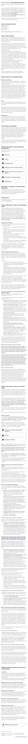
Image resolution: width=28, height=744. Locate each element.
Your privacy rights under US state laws (12, 449)
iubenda (2, 733)
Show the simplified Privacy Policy (21, 736)
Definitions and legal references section (9, 445)
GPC (6, 640)
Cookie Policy (8, 200)
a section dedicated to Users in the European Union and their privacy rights (13, 12)
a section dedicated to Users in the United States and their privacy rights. (13, 15)
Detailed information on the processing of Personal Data (13, 455)
